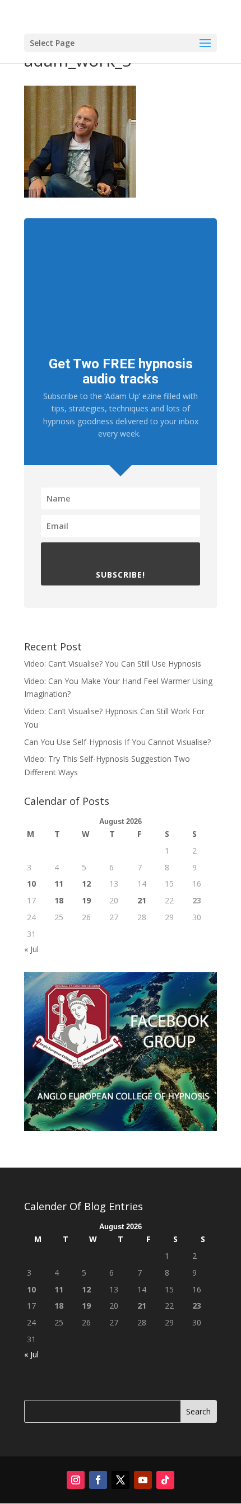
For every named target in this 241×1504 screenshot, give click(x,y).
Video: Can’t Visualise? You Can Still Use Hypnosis (112, 663)
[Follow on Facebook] (98, 1480)
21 (141, 900)
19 (86, 900)
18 (58, 900)
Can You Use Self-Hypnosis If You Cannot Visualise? (117, 742)
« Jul (31, 949)
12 (86, 883)
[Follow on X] (120, 1480)
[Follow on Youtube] (143, 1480)
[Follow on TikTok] (165, 1480)
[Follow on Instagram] (76, 1480)
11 (58, 883)
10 (31, 883)
